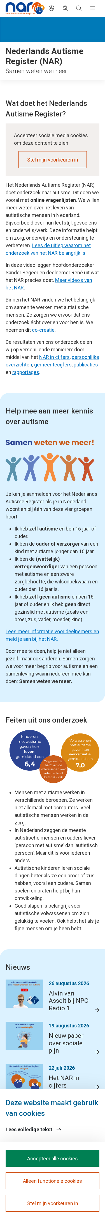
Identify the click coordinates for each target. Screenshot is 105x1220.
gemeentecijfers (53, 365)
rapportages (25, 372)
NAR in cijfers (54, 357)
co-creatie (43, 330)
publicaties (86, 365)
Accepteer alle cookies (52, 1158)
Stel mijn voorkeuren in (52, 160)
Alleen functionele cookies (52, 1181)
